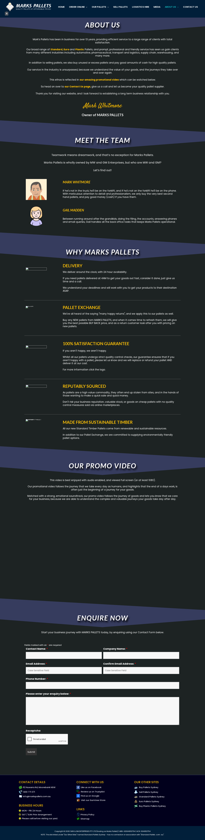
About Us (170, 7)
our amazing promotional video (99, 79)
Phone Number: (37, 679)
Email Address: (36, 663)
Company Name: (115, 649)
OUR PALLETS (99, 7)
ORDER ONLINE (77, 7)
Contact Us (190, 7)
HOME (61, 7)
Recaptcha (33, 730)
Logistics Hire (140, 7)
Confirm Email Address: (119, 663)
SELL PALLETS (120, 7)
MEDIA (157, 7)
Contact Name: (37, 649)
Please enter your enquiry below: (48, 693)
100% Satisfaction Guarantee (96, 343)
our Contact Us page (77, 86)
